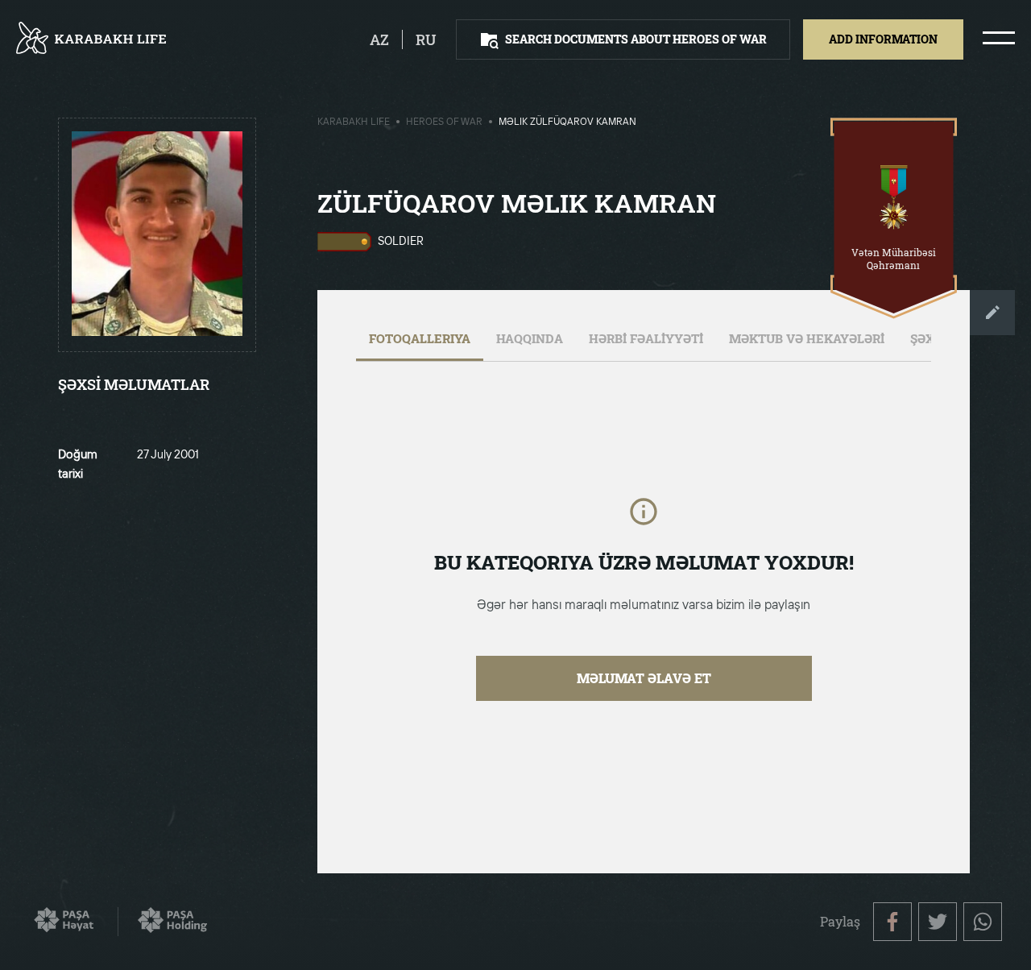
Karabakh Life (353, 122)
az (379, 39)
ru (426, 39)
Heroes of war (444, 122)
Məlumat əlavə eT (644, 677)
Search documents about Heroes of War (636, 39)
